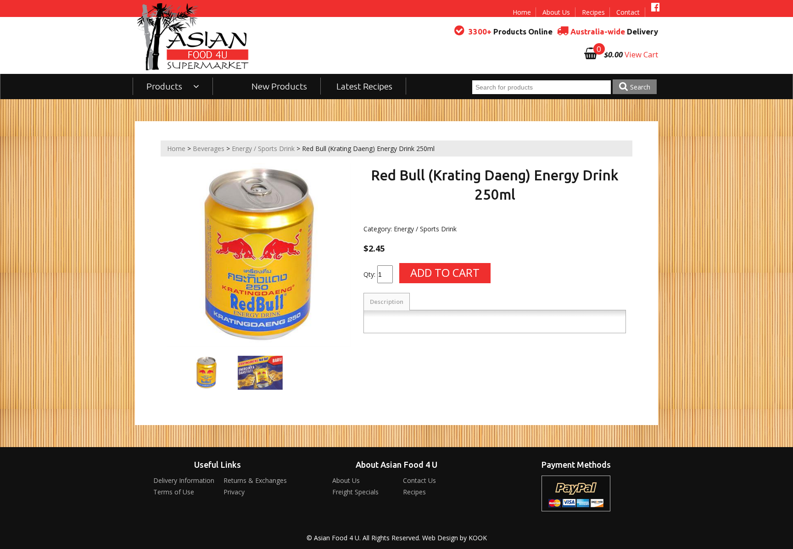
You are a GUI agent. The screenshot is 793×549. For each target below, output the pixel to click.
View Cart (641, 54)
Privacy (234, 491)
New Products (279, 86)
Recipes (593, 12)
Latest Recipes (364, 86)
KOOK (478, 537)
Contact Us (419, 480)
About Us (556, 12)
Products (165, 86)
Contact (628, 12)
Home (522, 12)
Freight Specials (355, 491)
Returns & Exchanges (255, 480)
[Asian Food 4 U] (193, 37)
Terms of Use (173, 491)
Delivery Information (183, 480)
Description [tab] (386, 301)
